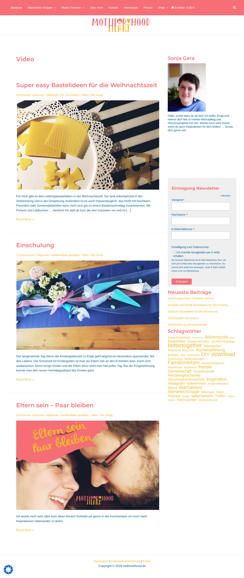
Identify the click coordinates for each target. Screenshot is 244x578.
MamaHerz (190, 387)
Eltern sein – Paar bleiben (55, 405)
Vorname (178, 200)
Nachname (180, 214)
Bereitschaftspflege (223, 341)
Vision (171, 400)
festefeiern (190, 367)
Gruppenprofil (203, 371)
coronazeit (193, 355)
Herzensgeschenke (184, 375)
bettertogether (185, 345)
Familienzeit (175, 367)
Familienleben (184, 362)
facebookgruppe (194, 358)
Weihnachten (187, 400)
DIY (205, 354)
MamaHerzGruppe (183, 391)
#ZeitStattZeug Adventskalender (187, 324)
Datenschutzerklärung (125, 561)
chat (182, 355)
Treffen (220, 396)
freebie (205, 367)
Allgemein (52, 95)
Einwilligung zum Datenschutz (190, 247)
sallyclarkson (202, 396)
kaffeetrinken (196, 383)
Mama (172, 388)
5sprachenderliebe (179, 337)
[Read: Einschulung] (87, 305)
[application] (54, 7)
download (223, 354)
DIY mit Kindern (69, 95)
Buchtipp (173, 355)
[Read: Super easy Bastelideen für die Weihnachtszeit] (87, 144)
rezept (185, 396)
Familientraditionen (212, 363)
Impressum (101, 561)
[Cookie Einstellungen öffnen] (8, 573)
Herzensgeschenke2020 (186, 379)
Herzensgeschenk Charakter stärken (191, 298)
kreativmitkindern (218, 383)
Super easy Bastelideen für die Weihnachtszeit (86, 85)
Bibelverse (174, 350)
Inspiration (216, 379)
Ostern (220, 392)
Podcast (174, 396)
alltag (232, 337)
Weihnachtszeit (208, 400)
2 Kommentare (25, 255)
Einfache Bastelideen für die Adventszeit (193, 311)
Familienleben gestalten (65, 255)
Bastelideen (177, 341)
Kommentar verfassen (30, 95)
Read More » (25, 219)
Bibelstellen (212, 346)
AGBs (147, 561)
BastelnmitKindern (198, 341)
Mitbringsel (207, 392)
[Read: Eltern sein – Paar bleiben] (87, 465)
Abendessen (197, 337)
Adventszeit (216, 337)
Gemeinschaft (180, 371)
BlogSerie (188, 350)
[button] (234, 7)
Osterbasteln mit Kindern (183, 318)
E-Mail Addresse (183, 229)
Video (84, 95)
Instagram (176, 383)
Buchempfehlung (210, 350)
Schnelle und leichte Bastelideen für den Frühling (198, 305)
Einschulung (35, 245)
